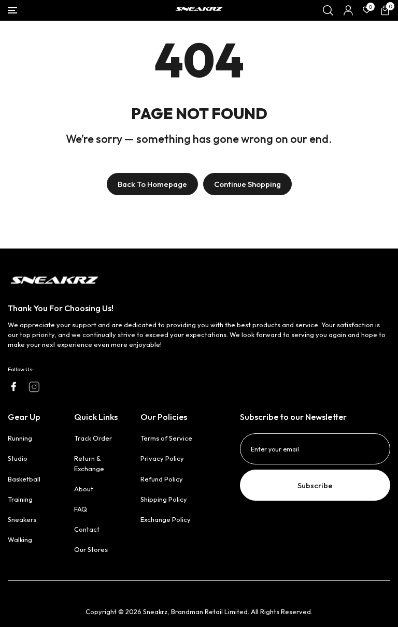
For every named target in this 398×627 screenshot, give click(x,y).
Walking (20, 539)
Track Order (93, 438)
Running (20, 438)
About (83, 489)
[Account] (348, 10)
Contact (87, 529)
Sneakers (22, 519)
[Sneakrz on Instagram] (34, 387)
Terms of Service (166, 438)
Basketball (24, 479)
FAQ (80, 509)
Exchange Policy (165, 519)
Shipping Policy (163, 499)
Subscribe (315, 485)
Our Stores (91, 549)
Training (20, 499)
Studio (17, 458)
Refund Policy (161, 479)
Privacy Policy (162, 458)
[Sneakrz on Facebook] (13, 386)
